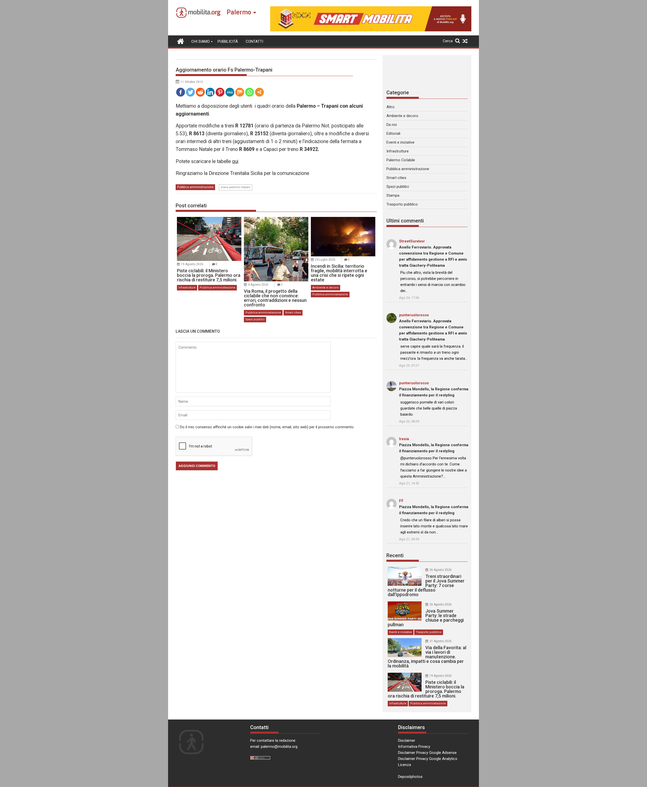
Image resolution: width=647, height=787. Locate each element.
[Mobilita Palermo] (180, 40)
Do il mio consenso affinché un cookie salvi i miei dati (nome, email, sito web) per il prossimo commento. (267, 427)
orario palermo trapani (235, 187)
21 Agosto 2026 (440, 641)
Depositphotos (410, 776)
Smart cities (293, 312)
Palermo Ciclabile (400, 160)
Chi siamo (200, 41)
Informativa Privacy (414, 746)
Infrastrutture (187, 287)
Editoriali (393, 133)
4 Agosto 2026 (258, 284)
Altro (390, 107)
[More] (259, 92)
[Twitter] (190, 92)
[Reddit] (200, 92)
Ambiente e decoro (325, 287)
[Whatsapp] (249, 92)
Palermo (239, 12)
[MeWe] (229, 92)
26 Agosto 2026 (440, 570)
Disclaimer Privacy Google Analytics (427, 758)
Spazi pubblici (255, 319)
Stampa (392, 195)
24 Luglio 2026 (325, 259)
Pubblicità (228, 41)
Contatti (254, 41)
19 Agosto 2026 (192, 264)
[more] (259, 92)
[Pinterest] (220, 92)
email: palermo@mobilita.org (273, 746)
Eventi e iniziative (400, 142)
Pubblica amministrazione (195, 187)
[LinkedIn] (210, 92)
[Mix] (239, 92)
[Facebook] (180, 92)
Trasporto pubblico (402, 204)
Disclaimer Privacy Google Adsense (427, 752)
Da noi (391, 124)
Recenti (395, 555)
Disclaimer (406, 740)
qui (235, 161)
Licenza (404, 764)
